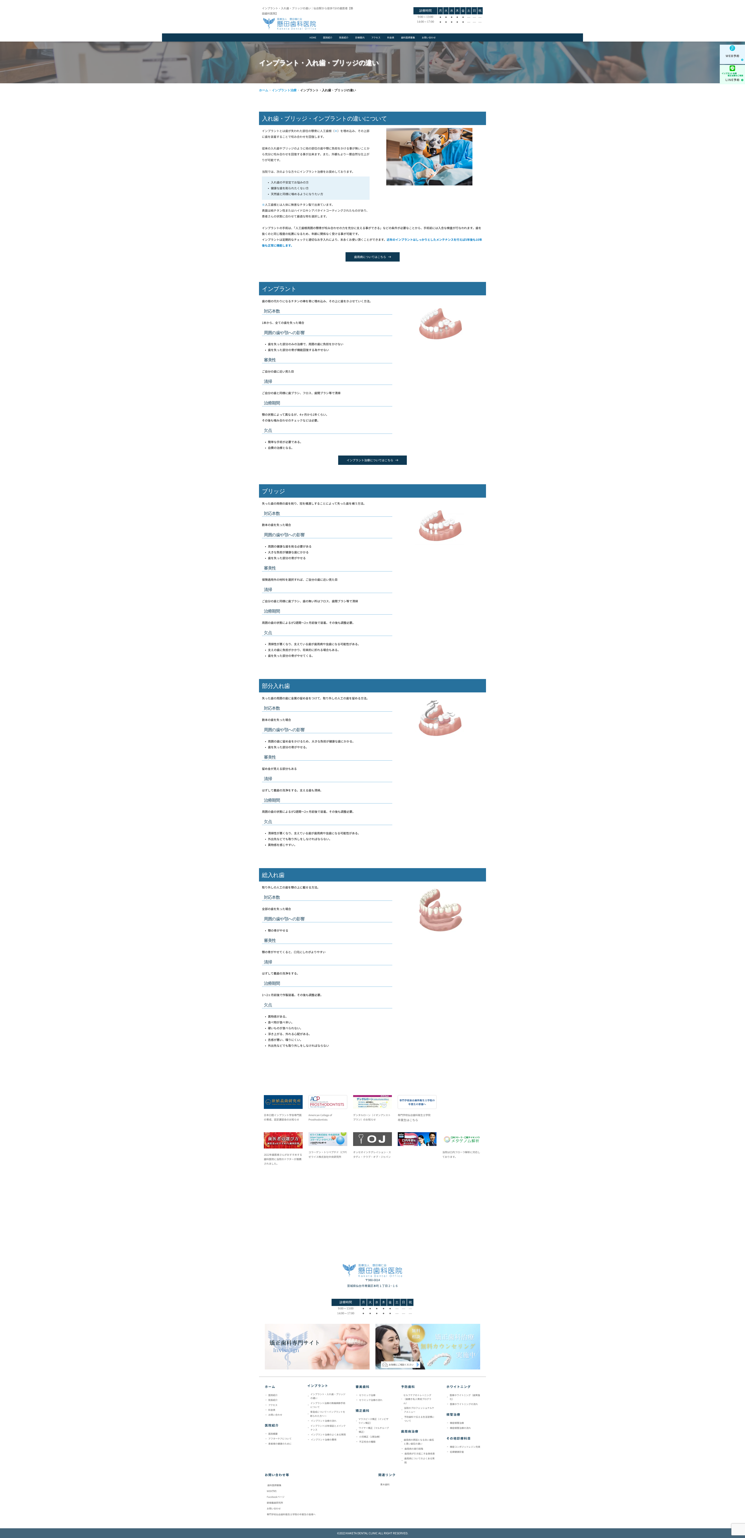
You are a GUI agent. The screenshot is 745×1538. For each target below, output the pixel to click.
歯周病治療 (409, 1431)
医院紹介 (272, 1425)
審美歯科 (363, 1386)
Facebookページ (275, 1496)
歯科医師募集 (274, 1485)
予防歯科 (408, 1386)
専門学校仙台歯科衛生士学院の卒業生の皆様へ (291, 1514)
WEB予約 (271, 1491)
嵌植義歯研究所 (275, 1502)
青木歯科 (385, 1484)
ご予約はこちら (717, 80)
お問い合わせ (274, 1508)
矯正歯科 (363, 1410)
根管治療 (453, 1414)
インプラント (317, 1385)
